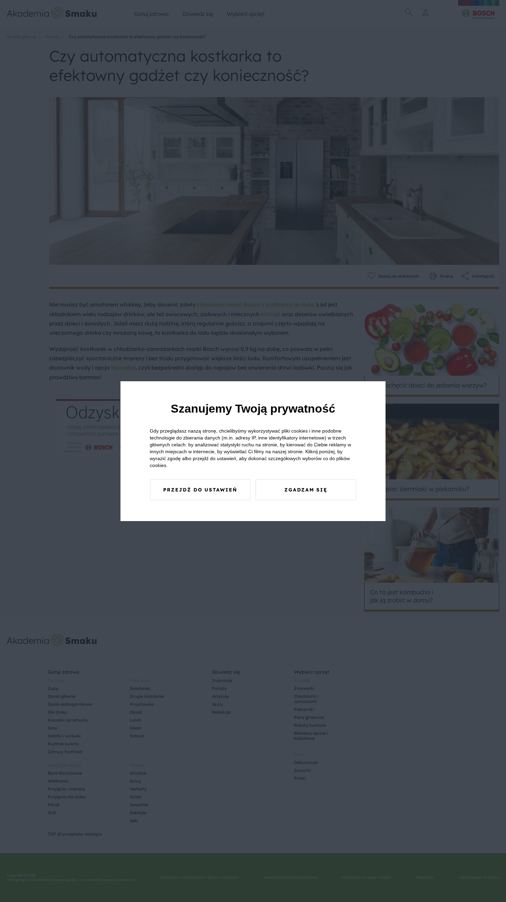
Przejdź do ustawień (200, 490)
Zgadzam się (305, 490)
